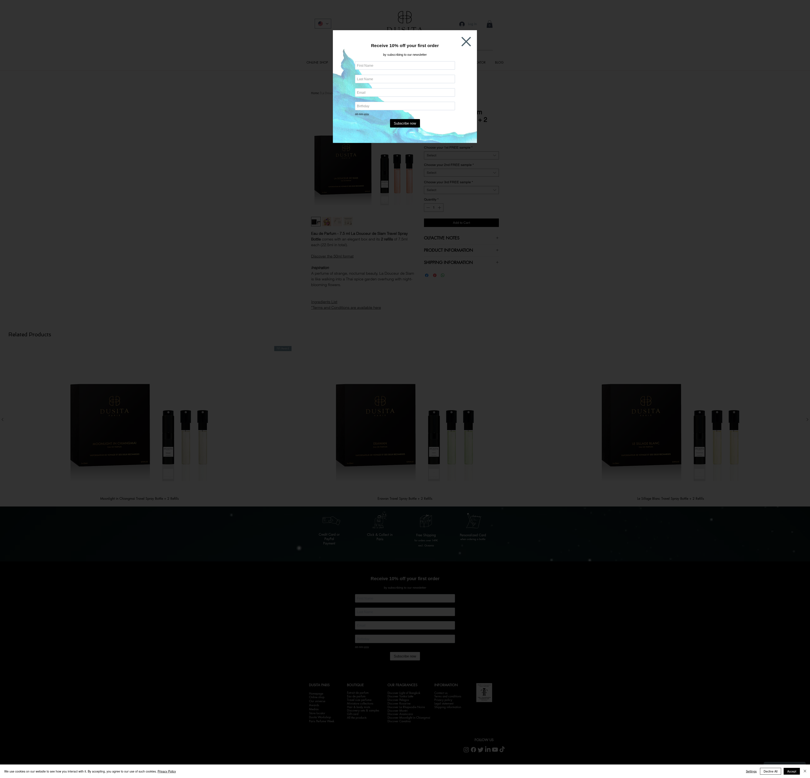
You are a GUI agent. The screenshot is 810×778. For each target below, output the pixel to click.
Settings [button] (751, 771)
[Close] (804, 771)
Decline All (771, 771)
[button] (466, 41)
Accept (791, 771)
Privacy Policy (167, 771)
